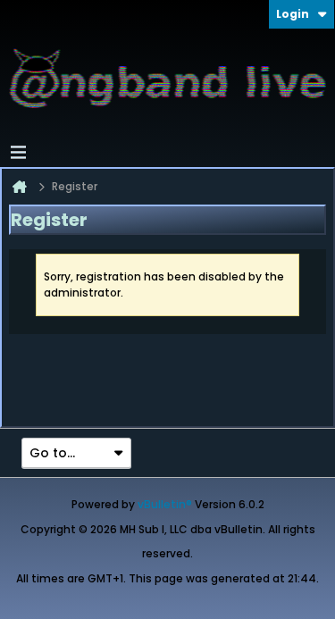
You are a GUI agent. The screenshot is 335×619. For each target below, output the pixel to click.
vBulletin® (165, 504)
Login (292, 13)
